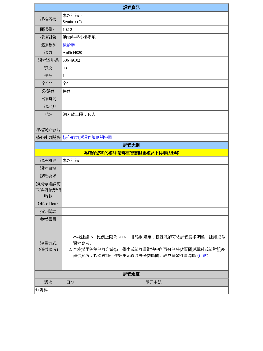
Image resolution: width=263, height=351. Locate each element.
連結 (203, 255)
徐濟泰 (69, 45)
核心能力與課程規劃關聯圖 (87, 137)
